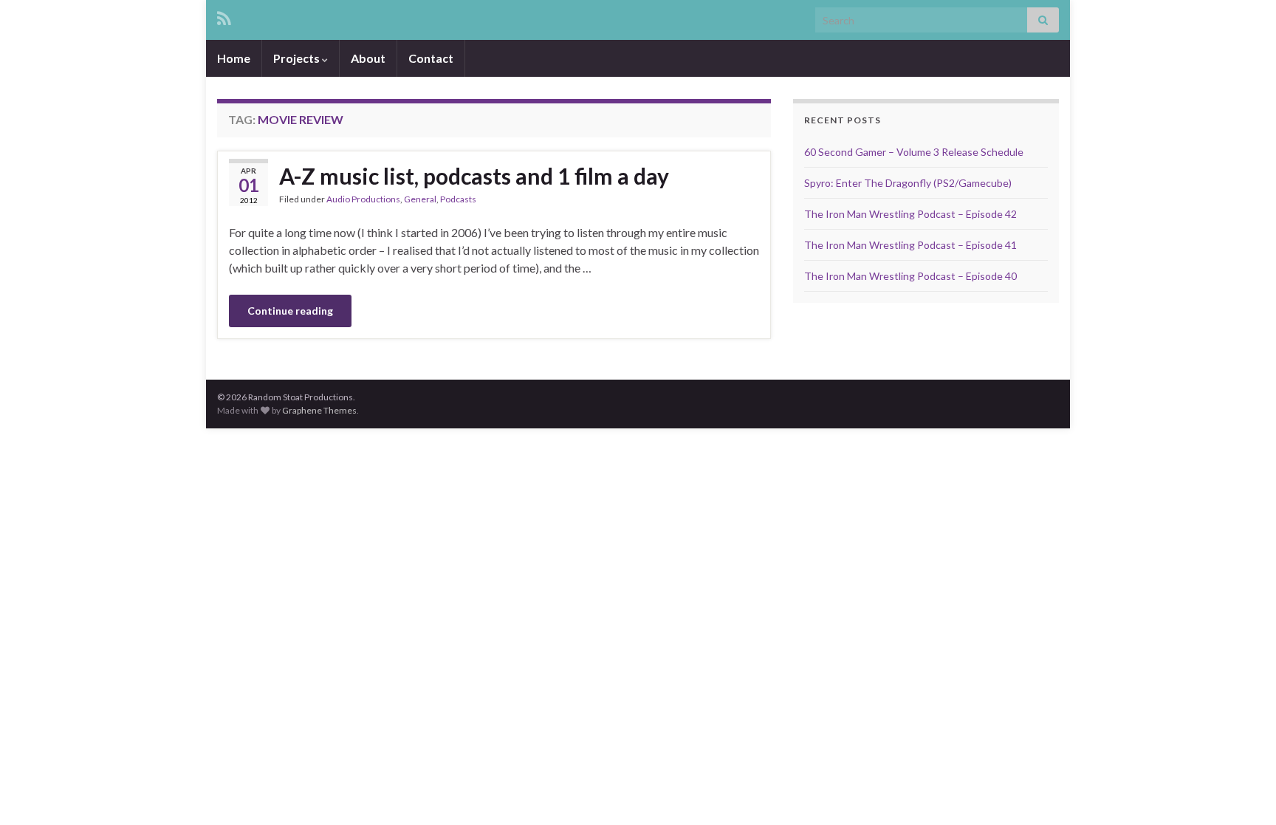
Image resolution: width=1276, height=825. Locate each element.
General (420, 199)
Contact (430, 58)
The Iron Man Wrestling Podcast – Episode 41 (910, 245)
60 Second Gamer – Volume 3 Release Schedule (913, 152)
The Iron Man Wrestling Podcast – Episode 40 (910, 276)
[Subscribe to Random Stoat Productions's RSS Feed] (224, 16)
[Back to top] (1242, 791)
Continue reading (290, 310)
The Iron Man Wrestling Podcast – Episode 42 (910, 214)
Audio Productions (363, 199)
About (368, 58)
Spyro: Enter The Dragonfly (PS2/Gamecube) (908, 183)
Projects (297, 58)
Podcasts (458, 199)
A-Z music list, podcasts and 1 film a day (474, 175)
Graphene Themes (319, 410)
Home (233, 58)
